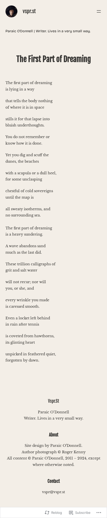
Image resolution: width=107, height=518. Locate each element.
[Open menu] (99, 11)
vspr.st (29, 11)
